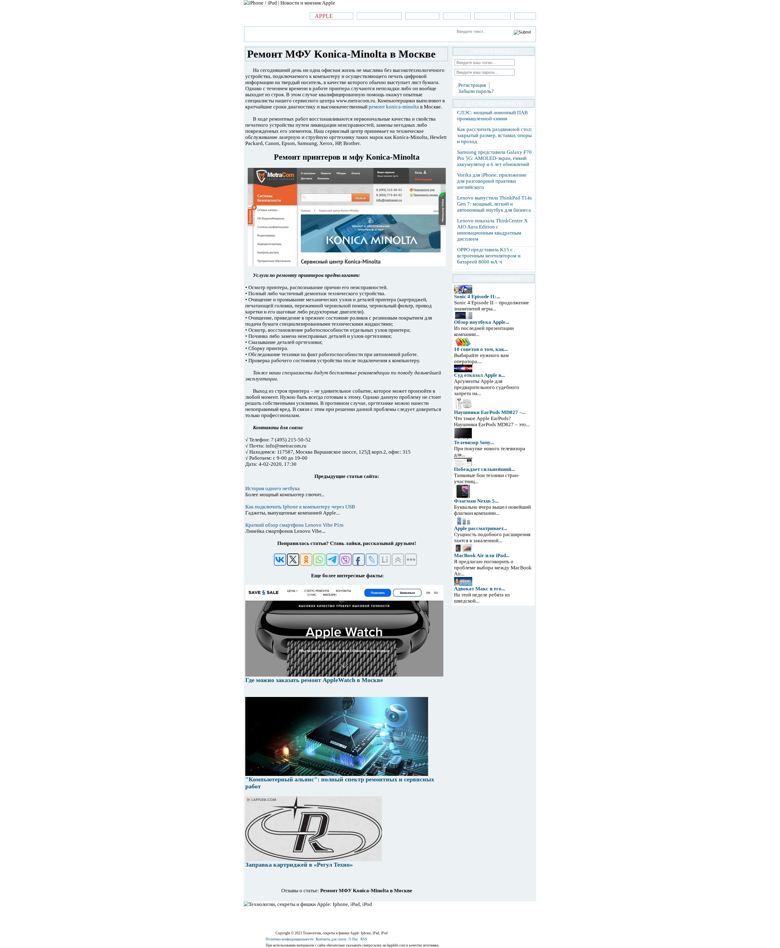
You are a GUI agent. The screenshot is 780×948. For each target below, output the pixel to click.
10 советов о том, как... (481, 349)
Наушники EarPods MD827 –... (490, 412)
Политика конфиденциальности (289, 939)
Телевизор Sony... (474, 442)
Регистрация (472, 85)
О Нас (353, 939)
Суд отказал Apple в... (479, 375)
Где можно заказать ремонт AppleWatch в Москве (314, 680)
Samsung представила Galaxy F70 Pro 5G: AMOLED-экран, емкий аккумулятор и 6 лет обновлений (494, 158)
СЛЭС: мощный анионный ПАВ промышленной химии (492, 116)
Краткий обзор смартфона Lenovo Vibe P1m (294, 525)
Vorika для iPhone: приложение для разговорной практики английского (491, 181)
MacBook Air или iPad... (481, 555)
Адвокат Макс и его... (479, 589)
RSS (363, 939)
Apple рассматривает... (480, 528)
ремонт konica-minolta (394, 107)
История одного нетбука (272, 488)
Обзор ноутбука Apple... (481, 322)
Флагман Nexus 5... (476, 501)
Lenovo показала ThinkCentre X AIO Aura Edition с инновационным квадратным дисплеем (492, 230)
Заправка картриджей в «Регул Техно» (299, 864)
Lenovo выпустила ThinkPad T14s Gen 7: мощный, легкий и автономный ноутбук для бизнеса (494, 204)
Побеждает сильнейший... (484, 469)
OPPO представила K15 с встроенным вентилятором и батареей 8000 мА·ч (488, 256)
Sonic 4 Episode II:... (477, 296)
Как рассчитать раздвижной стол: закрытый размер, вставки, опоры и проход (494, 135)
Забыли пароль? (476, 91)
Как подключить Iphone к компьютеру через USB (300, 507)
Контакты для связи (331, 939)
